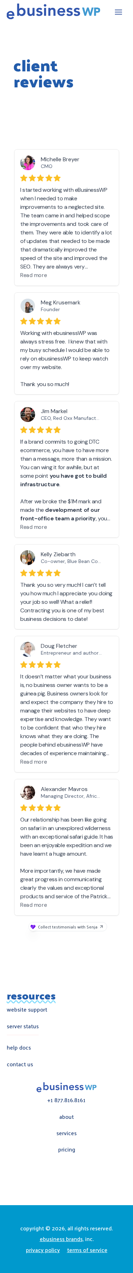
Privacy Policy (43, 1250)
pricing (66, 1149)
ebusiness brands (61, 1239)
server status (23, 1026)
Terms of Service (87, 1250)
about (66, 1116)
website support (27, 1009)
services (66, 1133)
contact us (20, 1064)
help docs (19, 1047)
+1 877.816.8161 (66, 1100)
